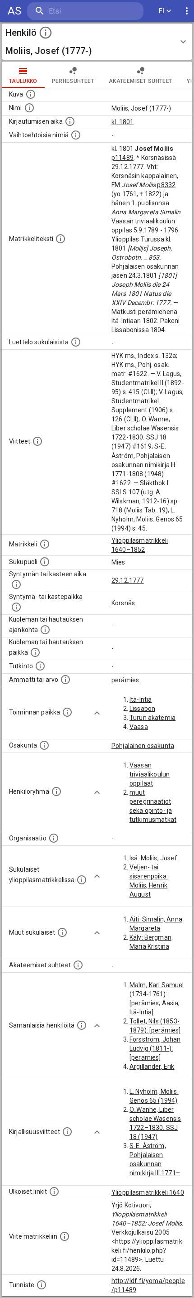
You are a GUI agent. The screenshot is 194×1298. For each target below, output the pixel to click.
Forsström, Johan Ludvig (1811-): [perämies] (154, 1048)
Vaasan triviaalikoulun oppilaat (149, 774)
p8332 (166, 184)
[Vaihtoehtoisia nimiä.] (76, 135)
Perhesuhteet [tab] (73, 81)
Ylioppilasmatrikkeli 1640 (147, 1192)
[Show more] (97, 713)
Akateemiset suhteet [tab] (141, 81)
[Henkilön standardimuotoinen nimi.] (29, 108)
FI (162, 10)
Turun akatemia (152, 717)
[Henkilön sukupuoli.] (44, 562)
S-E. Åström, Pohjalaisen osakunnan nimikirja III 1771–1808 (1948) (154, 1164)
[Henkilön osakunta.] (44, 745)
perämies (125, 680)
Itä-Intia (140, 699)
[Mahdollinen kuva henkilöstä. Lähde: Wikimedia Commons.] (30, 94)
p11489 (122, 157)
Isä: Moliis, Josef (153, 858)
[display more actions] (187, 11)
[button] (97, 42)
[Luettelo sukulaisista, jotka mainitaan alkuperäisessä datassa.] (76, 342)
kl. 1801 (122, 121)
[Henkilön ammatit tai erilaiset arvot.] (65, 679)
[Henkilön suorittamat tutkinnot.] (40, 666)
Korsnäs (123, 603)
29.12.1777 (127, 580)
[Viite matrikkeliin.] (64, 1236)
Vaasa (138, 726)
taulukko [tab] (23, 81)
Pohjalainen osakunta (142, 745)
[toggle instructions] (45, 32)
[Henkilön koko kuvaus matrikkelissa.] (60, 239)
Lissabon (142, 708)
